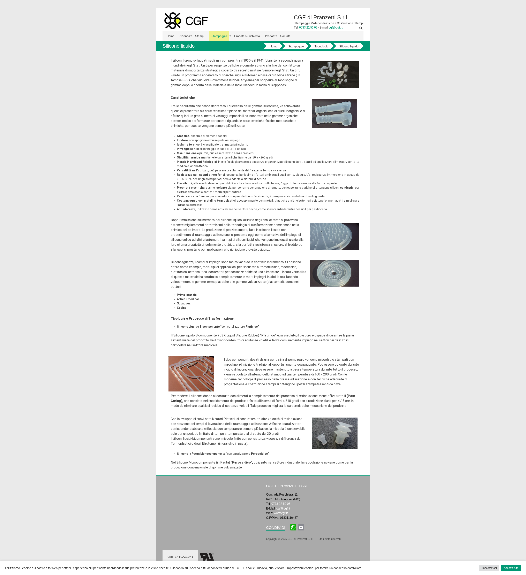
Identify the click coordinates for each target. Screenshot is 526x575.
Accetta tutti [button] (511, 567)
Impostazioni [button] (489, 567)
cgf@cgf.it (336, 27)
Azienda (185, 36)
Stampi (199, 36)
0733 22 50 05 (308, 27)
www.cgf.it (281, 513)
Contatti (285, 36)
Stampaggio (219, 36)
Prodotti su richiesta (247, 36)
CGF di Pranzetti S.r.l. (321, 17)
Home (170, 36)
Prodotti (270, 36)
